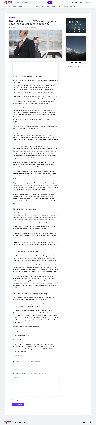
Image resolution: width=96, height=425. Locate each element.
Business (26, 6)
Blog (81, 2)
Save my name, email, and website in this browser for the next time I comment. (32, 400)
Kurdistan (72, 6)
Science (59, 6)
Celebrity (66, 6)
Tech (32, 6)
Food (48, 6)
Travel (37, 6)
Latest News (74, 2)
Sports (42, 6)
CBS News (20, 355)
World (14, 6)
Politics (20, 6)
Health (53, 6)
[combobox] (32, 2)
